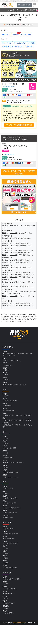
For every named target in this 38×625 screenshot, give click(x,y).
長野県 (5, 460)
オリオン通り (8, 401)
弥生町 (11, 529)
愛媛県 (5, 561)
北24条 (13, 353)
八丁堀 (6, 543)
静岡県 (5, 470)
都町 (5, 598)
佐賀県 (5, 582)
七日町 (6, 380)
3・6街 (18, 353)
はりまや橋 (12, 567)
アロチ (10, 517)
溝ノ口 (30, 425)
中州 (9, 579)
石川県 (5, 446)
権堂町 (13, 462)
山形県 (5, 378)
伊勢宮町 (15, 534)
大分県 (5, 596)
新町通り (17, 360)
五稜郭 (8, 355)
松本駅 (21, 462)
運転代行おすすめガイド (18, 9)
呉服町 (6, 472)
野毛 (5, 425)
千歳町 (16, 472)
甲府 (5, 457)
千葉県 (5, 413)
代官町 (10, 534)
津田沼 (25, 415)
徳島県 (5, 551)
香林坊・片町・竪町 (10, 448)
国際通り (10, 613)
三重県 (5, 486)
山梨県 (5, 456)
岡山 (5, 538)
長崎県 (5, 587)
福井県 (5, 451)
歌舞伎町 (28, 420)
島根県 (5, 532)
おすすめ (7, 34)
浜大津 (6, 493)
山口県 (5, 546)
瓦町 (5, 558)
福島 (21, 384)
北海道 (5, 351)
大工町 (6, 396)
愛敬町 (6, 584)
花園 (22, 353)
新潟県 (5, 436)
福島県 (5, 382)
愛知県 (5, 475)
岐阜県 (5, 465)
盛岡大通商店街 (8, 365)
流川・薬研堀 (13, 543)
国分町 (6, 370)
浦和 (13, 410)
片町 (5, 453)
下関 (5, 548)
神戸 (14, 508)
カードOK (7, 43)
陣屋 (24, 384)
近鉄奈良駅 (12, 512)
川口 (9, 410)
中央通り (7, 462)
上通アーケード (8, 593)
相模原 (25, 425)
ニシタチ (7, 603)
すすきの (7, 353)
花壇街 (11, 420)
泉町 (14, 401)
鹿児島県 (6, 606)
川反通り (7, 375)
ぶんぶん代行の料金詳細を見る (19, 125)
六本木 (16, 420)
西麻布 (6, 420)
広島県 (5, 541)
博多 (5, 579)
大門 (4, 355)
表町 (13, 538)
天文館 (6, 608)
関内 (9, 425)
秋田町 (6, 553)
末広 (12, 355)
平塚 (16, 425)
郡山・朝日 (7, 384)
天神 (13, 579)
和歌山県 (6, 515)
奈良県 (5, 511)
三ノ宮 (6, 508)
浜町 (14, 589)
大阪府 (5, 501)
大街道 (6, 563)
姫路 (10, 508)
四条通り (7, 498)
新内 (5, 517)
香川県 (5, 556)
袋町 (17, 462)
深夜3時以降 (17, 47)
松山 (5, 613)
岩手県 (5, 363)
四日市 (6, 488)
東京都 (5, 418)
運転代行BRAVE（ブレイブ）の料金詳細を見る (19, 172)
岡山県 (5, 536)
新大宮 (6, 512)
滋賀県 (5, 491)
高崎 (9, 405)
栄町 (29, 415)
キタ (5, 503)
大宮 (5, 410)
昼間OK (6, 47)
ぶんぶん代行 (14, 53)
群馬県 (5, 403)
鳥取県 (5, 527)
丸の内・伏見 (14, 477)
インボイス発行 (20, 43)
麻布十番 (22, 420)
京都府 (26, 9)
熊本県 (5, 591)
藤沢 (4, 427)
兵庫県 (5, 506)
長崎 (5, 589)
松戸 (10, 415)
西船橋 (6, 415)
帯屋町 (6, 567)
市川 (16, 415)
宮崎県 (5, 601)
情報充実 (16, 34)
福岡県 (5, 577)
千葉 (20, 415)
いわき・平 (15, 384)
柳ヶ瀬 (6, 467)
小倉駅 (17, 579)
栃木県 (5, 399)
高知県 (5, 566)
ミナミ (10, 503)
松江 (5, 534)
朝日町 (6, 529)
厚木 (20, 425)
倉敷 (9, 538)
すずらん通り (28, 353)
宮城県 (5, 368)
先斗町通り (14, 498)
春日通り (10, 457)
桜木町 (6, 443)
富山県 (5, 441)
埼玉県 (5, 408)
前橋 (5, 405)
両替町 (11, 472)
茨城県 (5, 394)
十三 (14, 503)
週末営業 (29, 47)
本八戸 (6, 360)
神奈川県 (6, 423)
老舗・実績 (27, 34)
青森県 (5, 358)
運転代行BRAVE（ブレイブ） (13, 137)
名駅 (8, 477)
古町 (5, 438)
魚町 (18, 508)
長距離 (32, 43)
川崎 (13, 425)
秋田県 (5, 373)
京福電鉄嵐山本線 (33, 9)
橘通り (13, 603)
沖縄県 (5, 611)
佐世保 (10, 589)
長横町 (11, 360)
